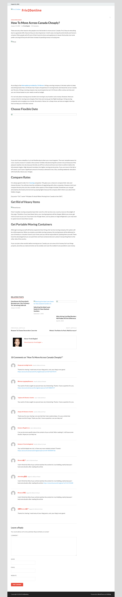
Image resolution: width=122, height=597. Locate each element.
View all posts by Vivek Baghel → (33, 342)
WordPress (101, 594)
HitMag (109, 594)
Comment (15, 535)
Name (13, 559)
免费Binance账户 (23, 509)
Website (14, 575)
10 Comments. (35, 26)
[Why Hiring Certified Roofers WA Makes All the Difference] (66, 308)
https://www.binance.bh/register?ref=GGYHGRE (58, 483)
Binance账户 (22, 460)
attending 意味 (22, 476)
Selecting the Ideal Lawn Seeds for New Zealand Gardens (42, 309)
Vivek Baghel (26, 26)
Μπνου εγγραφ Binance (25, 381)
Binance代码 (22, 493)
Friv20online (32, 10)
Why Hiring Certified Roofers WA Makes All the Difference (66, 317)
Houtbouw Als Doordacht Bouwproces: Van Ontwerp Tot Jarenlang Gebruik (20, 303)
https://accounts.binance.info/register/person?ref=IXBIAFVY (36, 388)
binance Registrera (24, 428)
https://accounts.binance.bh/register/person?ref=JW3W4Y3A (36, 450)
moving (32, 183)
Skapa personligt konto (25, 365)
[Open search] (110, 17)
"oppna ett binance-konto (26, 397)
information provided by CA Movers (32, 85)
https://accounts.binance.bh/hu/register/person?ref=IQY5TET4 (37, 371)
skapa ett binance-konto (25, 411)
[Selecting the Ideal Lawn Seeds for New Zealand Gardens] (44, 303)
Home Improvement (16, 19)
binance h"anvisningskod (25, 444)
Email (13, 567)
